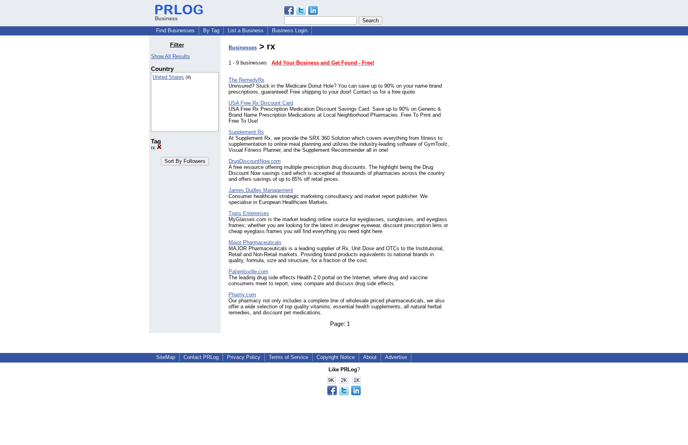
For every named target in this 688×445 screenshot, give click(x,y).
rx (154, 148)
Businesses (243, 48)
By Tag (211, 30)
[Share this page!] (301, 13)
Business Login (289, 30)
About (370, 357)
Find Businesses (175, 30)
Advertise (396, 357)
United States (168, 77)
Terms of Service (288, 357)
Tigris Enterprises (249, 213)
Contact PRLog (201, 357)
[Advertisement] (498, 160)
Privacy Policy (243, 357)
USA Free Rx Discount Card (261, 103)
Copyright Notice (336, 357)
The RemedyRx (246, 80)
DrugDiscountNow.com (255, 161)
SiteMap (165, 357)
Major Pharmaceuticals (255, 242)
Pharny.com (242, 295)
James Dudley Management (261, 190)
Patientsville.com (248, 271)
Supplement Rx (246, 132)
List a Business (246, 30)
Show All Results (170, 56)
